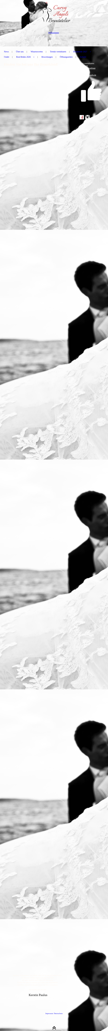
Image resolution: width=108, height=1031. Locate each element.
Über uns (20, 51)
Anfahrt (83, 57)
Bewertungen (47, 57)
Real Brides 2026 (23, 57)
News (6, 51)
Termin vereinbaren (58, 51)
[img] (54, 13)
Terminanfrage (89, 68)
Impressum (49, 1013)
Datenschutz (58, 1013)
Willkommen (53, 33)
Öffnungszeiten (66, 57)
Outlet (6, 57)
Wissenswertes (37, 51)
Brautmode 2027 (80, 51)
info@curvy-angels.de (87, 75)
